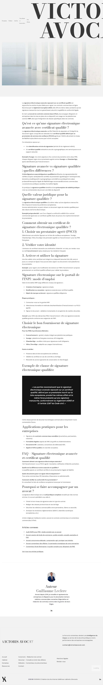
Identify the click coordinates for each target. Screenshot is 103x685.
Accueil (4, 657)
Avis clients (28, 21)
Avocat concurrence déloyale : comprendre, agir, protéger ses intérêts (49, 540)
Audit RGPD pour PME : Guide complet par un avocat (43, 532)
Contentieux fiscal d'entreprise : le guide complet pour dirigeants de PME (50, 547)
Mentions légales (62, 658)
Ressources (6, 666)
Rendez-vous (61, 661)
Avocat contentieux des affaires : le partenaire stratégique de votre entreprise (52, 543)
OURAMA (37, 679)
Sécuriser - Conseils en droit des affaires (32, 660)
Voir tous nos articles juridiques (32, 552)
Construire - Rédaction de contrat (29, 657)
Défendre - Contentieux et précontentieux (32, 663)
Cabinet (10, 21)
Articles (16, 21)
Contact (21, 666)
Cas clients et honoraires (22, 21)
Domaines (4, 21)
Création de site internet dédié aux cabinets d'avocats (59, 679)
